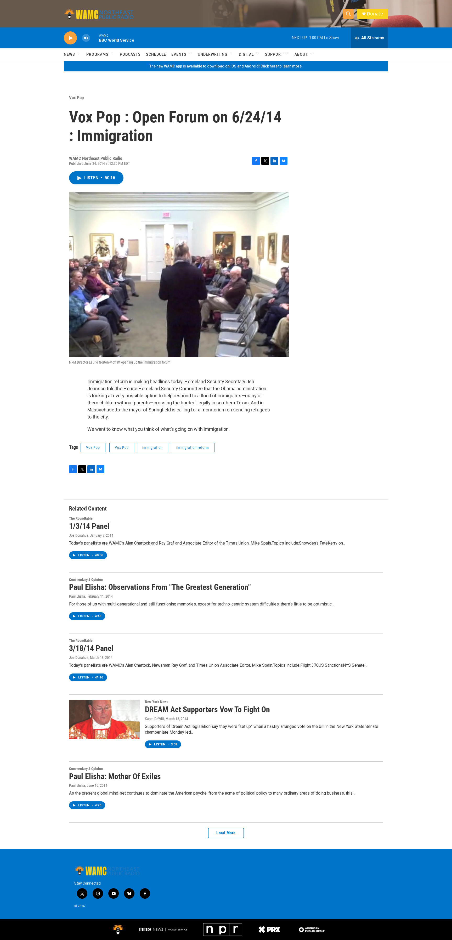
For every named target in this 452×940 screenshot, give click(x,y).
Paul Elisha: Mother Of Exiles (115, 776)
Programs (97, 54)
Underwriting (213, 54)
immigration (152, 447)
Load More (226, 832)
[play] (70, 38)
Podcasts (130, 54)
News (69, 54)
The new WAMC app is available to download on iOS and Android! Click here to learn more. (226, 66)
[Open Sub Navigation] (79, 54)
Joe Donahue (78, 535)
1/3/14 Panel (89, 526)
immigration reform (192, 447)
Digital (246, 54)
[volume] (86, 38)
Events (179, 54)
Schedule (156, 54)
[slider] (94, 38)
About (301, 54)
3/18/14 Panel (91, 648)
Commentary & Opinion (86, 579)
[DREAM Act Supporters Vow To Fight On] (104, 719)
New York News (156, 702)
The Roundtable (81, 518)
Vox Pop (76, 97)
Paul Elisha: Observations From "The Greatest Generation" (160, 587)
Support (274, 54)
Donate (375, 13)
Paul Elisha (77, 596)
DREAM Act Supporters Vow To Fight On (207, 709)
